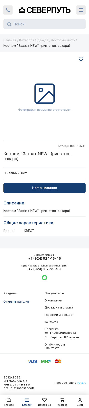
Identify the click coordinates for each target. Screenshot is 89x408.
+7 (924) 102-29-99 (44, 269)
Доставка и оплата (58, 307)
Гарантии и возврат (59, 314)
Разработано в (70, 382)
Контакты (51, 322)
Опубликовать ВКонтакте (54, 346)
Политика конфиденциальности (60, 330)
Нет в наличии (44, 188)
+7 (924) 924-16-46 (44, 258)
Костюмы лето (63, 40)
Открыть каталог (16, 301)
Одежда (41, 40)
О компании (53, 300)
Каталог (25, 40)
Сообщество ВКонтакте (61, 337)
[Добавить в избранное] (81, 59)
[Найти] (7, 24)
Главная (9, 40)
